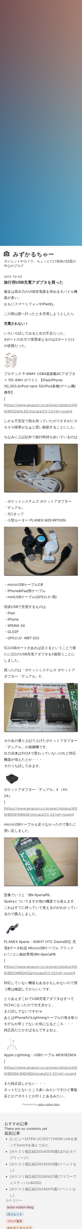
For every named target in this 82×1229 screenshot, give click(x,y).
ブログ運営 (14, 1221)
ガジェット (14, 1214)
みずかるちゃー (33, 254)
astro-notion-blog (48, 1104)
